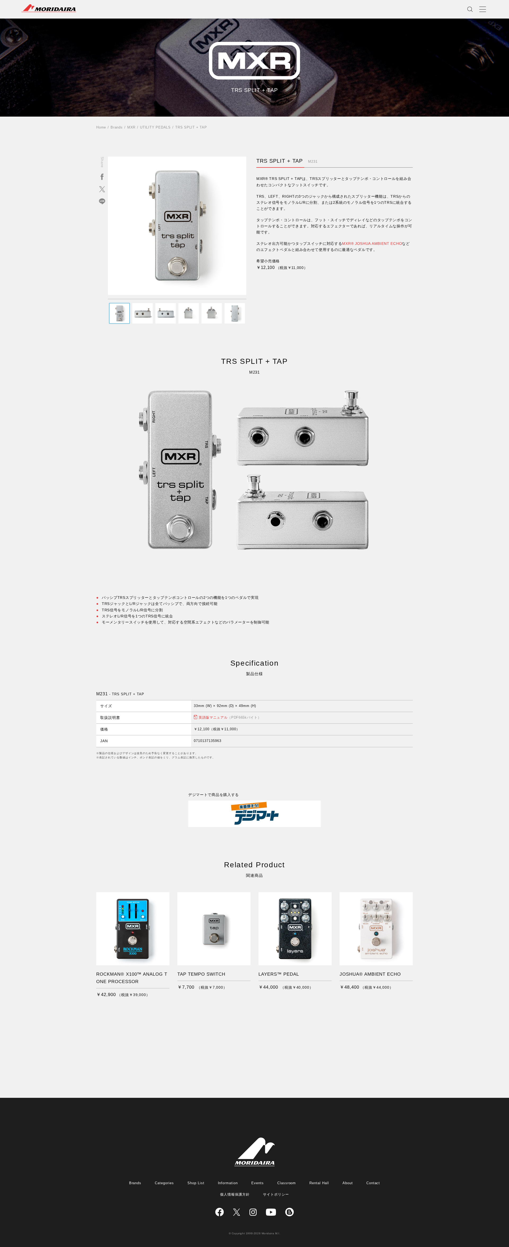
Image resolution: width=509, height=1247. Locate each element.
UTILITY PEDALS (155, 127)
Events (257, 1183)
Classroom (286, 1183)
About (348, 1183)
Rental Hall (319, 1183)
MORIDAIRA (48, 8)
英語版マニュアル (230, 717)
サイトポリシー (276, 1194)
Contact (373, 1183)
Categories (164, 1183)
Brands (117, 127)
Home (101, 127)
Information (228, 1183)
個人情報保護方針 (235, 1194)
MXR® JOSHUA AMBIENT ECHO (372, 243)
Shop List (195, 1183)
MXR (131, 127)
